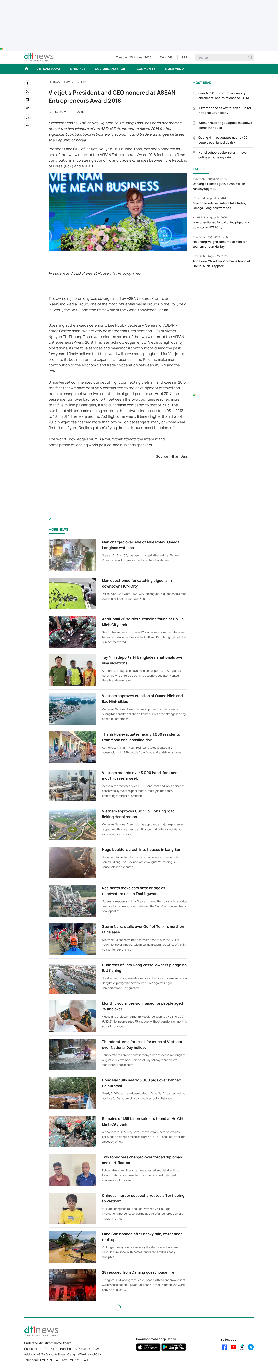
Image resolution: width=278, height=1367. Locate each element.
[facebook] (27, 83)
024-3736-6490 (79, 1360)
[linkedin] (27, 99)
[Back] (27, 125)
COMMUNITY (146, 68)
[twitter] (27, 91)
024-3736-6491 (50, 1360)
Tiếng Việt (166, 57)
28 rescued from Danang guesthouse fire (138, 1272)
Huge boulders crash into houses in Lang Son (141, 849)
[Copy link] (27, 108)
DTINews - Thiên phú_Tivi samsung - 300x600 (223, 280)
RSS (184, 57)
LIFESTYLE (77, 68)
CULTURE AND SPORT (111, 68)
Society (80, 82)
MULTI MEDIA (174, 68)
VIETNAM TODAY (48, 68)
